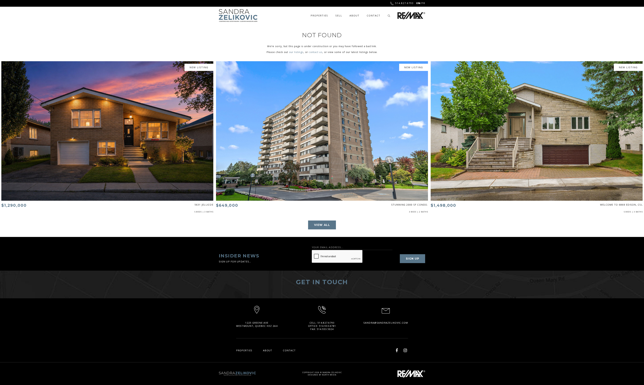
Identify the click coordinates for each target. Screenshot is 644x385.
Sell (338, 15)
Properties (319, 15)
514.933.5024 (325, 329)
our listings (296, 52)
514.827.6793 (404, 3)
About (354, 15)
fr (423, 3)
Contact (373, 15)
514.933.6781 (327, 325)
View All (322, 225)
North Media (329, 375)
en (418, 3)
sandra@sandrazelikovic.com (385, 322)
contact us (315, 52)
